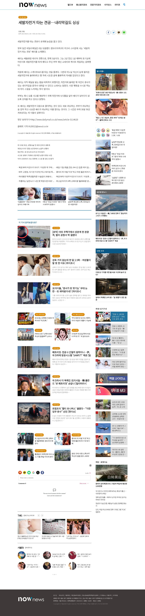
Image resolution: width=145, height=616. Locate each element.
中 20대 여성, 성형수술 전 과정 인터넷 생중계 (34, 145)
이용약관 (67, 595)
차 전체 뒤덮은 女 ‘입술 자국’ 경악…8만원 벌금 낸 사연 (28, 537)
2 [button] (54, 574)
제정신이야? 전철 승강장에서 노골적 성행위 (33, 148)
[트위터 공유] (113, 34)
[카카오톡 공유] (119, 34)
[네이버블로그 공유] (124, 34)
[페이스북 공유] (108, 34)
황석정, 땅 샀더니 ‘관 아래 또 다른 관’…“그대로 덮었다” (33, 556)
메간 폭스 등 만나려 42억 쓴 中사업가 (31, 152)
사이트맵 (115, 595)
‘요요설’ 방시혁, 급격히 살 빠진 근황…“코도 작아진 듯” (75, 537)
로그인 (55, 595)
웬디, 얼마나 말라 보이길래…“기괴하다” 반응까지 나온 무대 (84, 556)
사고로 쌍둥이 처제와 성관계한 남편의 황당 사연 (35, 155)
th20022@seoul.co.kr (38, 126)
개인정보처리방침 (76, 595)
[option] (28, 529)
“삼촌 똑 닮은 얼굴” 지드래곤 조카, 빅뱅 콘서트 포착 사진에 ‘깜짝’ (59, 567)
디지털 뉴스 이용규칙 (105, 595)
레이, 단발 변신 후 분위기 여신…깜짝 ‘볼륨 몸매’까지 (84, 567)
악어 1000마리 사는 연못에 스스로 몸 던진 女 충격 (36, 158)
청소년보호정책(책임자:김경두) (90, 595)
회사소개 (61, 595)
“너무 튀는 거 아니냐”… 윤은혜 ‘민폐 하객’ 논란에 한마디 (53, 537)
